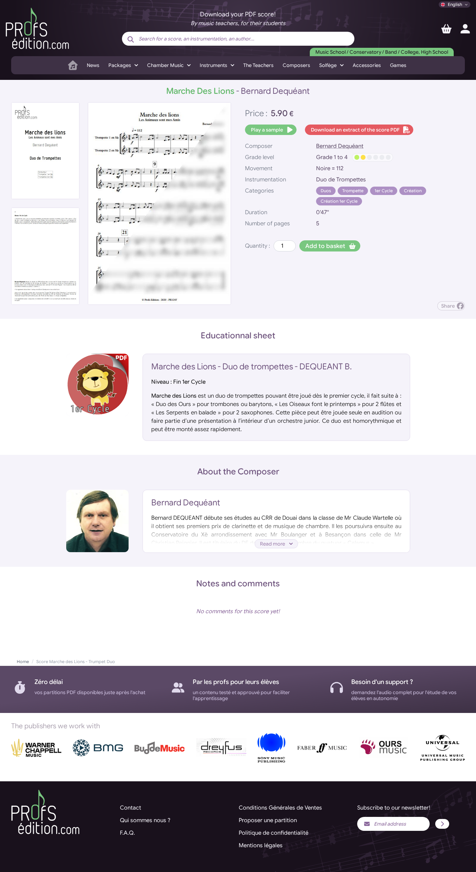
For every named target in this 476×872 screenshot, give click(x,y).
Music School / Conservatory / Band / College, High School (381, 52)
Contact (130, 807)
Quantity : (257, 245)
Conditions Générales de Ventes (280, 807)
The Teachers (258, 65)
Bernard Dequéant (339, 146)
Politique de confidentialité (273, 832)
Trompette (352, 190)
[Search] (131, 39)
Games (398, 65)
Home (23, 661)
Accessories (367, 65)
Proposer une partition (268, 820)
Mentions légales (261, 845)
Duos (326, 190)
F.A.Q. (127, 832)
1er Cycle (384, 190)
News (93, 65)
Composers (296, 65)
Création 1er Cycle (339, 201)
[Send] (442, 824)
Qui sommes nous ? (145, 820)
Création (413, 190)
